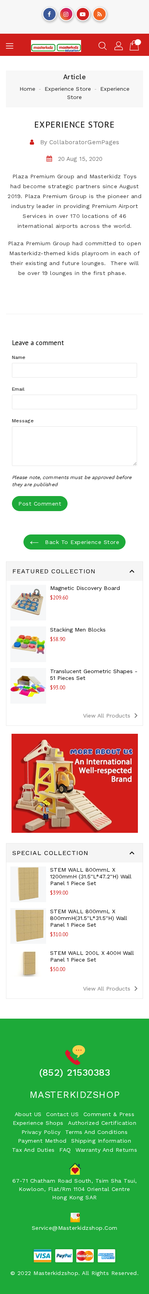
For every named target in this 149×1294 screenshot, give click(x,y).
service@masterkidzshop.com (75, 1228)
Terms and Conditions (96, 1132)
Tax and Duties (33, 1150)
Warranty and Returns (106, 1150)
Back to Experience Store (81, 542)
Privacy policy (41, 1132)
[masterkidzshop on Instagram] (66, 12)
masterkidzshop (74, 1094)
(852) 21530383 (74, 1072)
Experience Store (68, 89)
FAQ (65, 1150)
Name (18, 357)
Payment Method (42, 1140)
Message (23, 421)
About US (28, 1114)
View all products (112, 715)
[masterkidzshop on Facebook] (49, 12)
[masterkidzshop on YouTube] (82, 12)
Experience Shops (38, 1123)
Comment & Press (109, 1114)
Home (27, 89)
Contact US (62, 1114)
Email (18, 389)
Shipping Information (101, 1140)
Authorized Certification (102, 1123)
